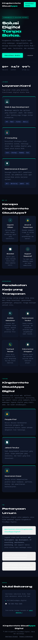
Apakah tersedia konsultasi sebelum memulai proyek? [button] (15, 556)
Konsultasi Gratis (29, 4)
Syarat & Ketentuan (26, 636)
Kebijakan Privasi (11, 636)
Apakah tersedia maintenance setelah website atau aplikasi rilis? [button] (18, 566)
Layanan (30, 55)
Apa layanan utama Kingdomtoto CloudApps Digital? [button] (18, 530)
